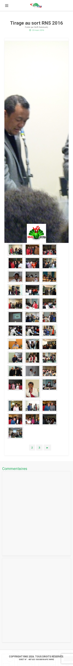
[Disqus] (36, 513)
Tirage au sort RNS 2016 (36, 23)
